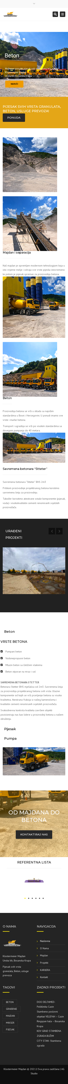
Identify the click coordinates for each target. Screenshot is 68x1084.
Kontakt (44, 977)
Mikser (10, 1022)
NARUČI (14, 84)
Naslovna (45, 941)
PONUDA (13, 117)
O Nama (44, 948)
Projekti (44, 962)
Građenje (11, 1008)
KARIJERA (45, 970)
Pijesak (10, 1029)
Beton (10, 1002)
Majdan (44, 955)
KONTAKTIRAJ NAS (34, 834)
